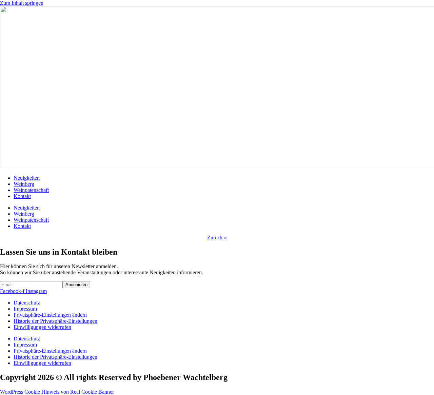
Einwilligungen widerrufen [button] (42, 327)
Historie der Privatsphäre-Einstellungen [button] (55, 321)
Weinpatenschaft (31, 190)
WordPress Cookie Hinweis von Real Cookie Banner (57, 392)
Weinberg (24, 184)
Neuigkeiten (27, 178)
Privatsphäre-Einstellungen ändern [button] (50, 315)
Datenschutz (27, 302)
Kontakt (22, 196)
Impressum (25, 309)
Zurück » (217, 237)
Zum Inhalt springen (21, 3)
